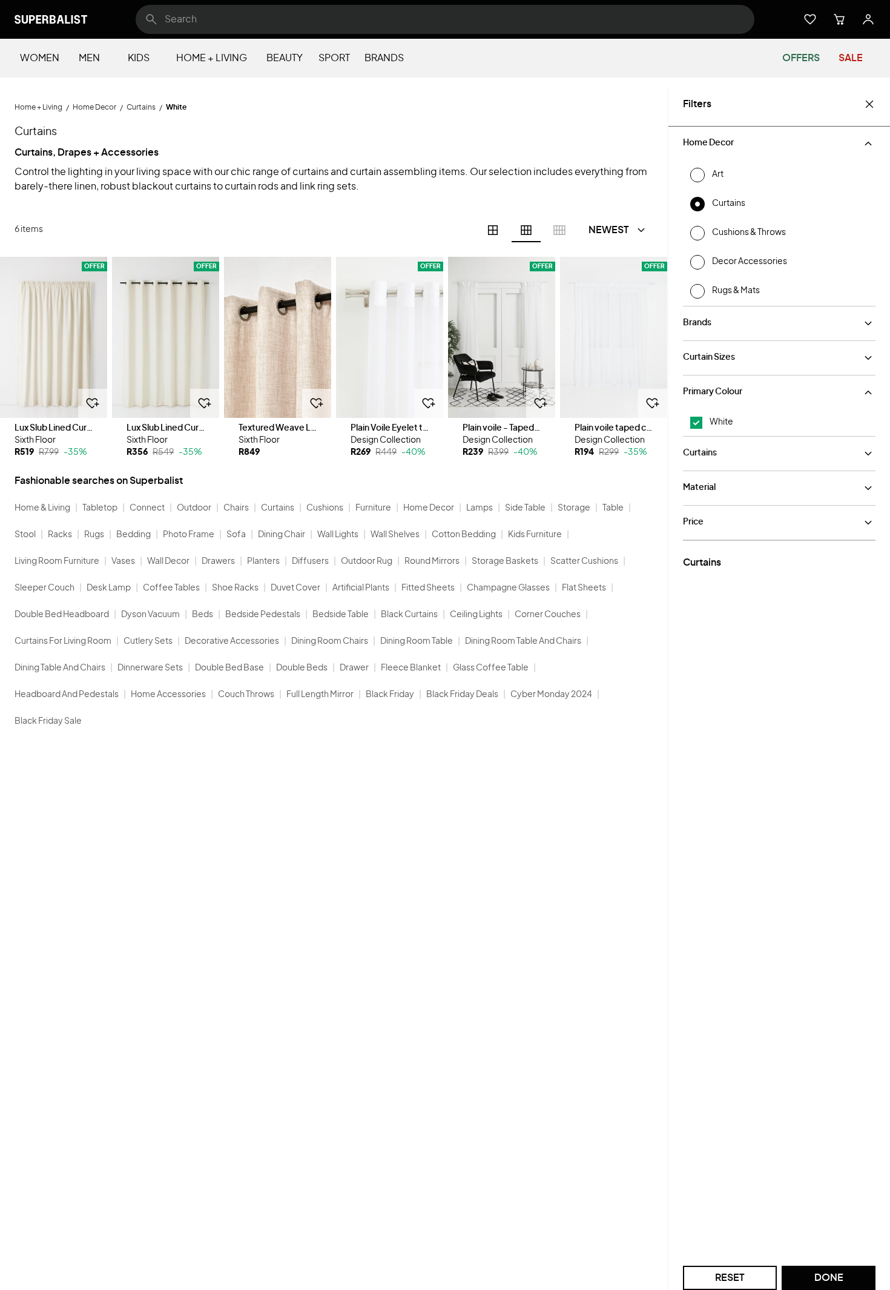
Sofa (236, 535)
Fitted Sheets (428, 588)
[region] (53, 337)
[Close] (869, 104)
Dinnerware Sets (150, 668)
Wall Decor (168, 561)
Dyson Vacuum (150, 614)
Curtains (277, 508)
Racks (60, 535)
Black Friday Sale (48, 721)
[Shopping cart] (839, 19)
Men (89, 58)
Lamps (479, 508)
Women (39, 58)
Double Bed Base (229, 668)
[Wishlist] (810, 19)
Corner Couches (548, 614)
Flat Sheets (584, 588)
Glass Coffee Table (491, 668)
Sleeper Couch (44, 588)
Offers (801, 58)
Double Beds (302, 668)
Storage (574, 508)
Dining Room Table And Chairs (523, 641)
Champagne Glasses (508, 588)
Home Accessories (168, 694)
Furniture (373, 508)
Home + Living (211, 58)
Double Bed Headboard (62, 614)
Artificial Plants (360, 588)
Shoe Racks (235, 588)
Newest (608, 230)
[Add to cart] (92, 403)
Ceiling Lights (476, 614)
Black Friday (390, 694)
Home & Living (42, 508)
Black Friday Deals (462, 694)
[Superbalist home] (51, 19)
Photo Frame (188, 535)
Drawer (354, 668)
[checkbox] (696, 423)
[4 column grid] (492, 230)
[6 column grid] (526, 230)
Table (613, 508)
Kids (139, 58)
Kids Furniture (535, 535)
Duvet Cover (295, 588)
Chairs (236, 508)
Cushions (324, 508)
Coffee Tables (171, 588)
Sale (851, 58)
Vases (123, 561)
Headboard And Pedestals (67, 694)
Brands (384, 58)
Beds (202, 614)
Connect (147, 508)
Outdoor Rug (366, 561)
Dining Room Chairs (329, 641)
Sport (334, 58)
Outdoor (194, 508)
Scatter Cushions (584, 561)
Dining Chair (281, 535)
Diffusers (310, 561)
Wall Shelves (395, 535)
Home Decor (428, 508)
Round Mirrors (432, 561)
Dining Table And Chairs (60, 668)
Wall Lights (337, 535)
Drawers (218, 561)
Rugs (94, 535)
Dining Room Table (416, 641)
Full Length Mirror (320, 694)
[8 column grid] (559, 230)
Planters (263, 561)
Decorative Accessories (232, 641)
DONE (828, 1278)
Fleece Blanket (411, 668)
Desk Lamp (109, 588)
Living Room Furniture (57, 561)
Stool (25, 535)
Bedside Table (340, 614)
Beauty (284, 58)
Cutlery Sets (148, 641)
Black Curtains (409, 614)
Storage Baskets (505, 561)
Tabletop (99, 508)
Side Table (525, 508)
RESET (730, 1278)
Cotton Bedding (464, 535)
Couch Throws (246, 694)
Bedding (133, 535)
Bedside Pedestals (262, 614)
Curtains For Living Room (63, 641)
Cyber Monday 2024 (551, 694)
